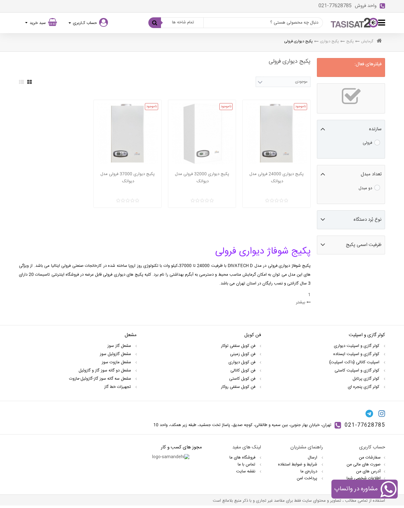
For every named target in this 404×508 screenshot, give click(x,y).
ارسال (313, 457)
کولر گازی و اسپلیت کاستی (358, 370)
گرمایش (367, 41)
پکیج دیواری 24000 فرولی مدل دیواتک (276, 178)
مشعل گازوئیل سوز (116, 354)
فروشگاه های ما (243, 457)
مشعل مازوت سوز (117, 362)
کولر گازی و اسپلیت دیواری (357, 345)
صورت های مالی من (364, 464)
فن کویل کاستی (243, 378)
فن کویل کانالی (243, 370)
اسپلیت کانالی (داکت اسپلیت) (355, 362)
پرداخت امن (307, 478)
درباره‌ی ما (309, 471)
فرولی (367, 142)
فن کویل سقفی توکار (239, 345)
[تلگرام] (369, 413)
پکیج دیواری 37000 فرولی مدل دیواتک (127, 178)
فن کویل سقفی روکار (239, 386)
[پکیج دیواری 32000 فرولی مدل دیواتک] (202, 133)
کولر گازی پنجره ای (364, 386)
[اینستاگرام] (381, 413)
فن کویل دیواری (243, 362)
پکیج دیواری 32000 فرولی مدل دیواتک (202, 178)
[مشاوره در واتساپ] (388, 490)
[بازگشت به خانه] (379, 41)
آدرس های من (368, 471)
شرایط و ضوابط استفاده (298, 464)
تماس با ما (247, 464)
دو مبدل (365, 188)
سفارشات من (370, 457)
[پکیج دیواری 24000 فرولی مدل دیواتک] (276, 133)
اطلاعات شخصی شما (364, 478)
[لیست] (21, 82)
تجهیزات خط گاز (118, 386)
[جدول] (29, 82)
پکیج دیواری (329, 41)
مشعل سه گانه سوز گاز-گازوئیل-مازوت (100, 378)
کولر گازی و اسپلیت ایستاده (357, 354)
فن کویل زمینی (243, 354)
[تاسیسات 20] (354, 23)
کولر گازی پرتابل (367, 378)
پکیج (350, 41)
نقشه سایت (246, 471)
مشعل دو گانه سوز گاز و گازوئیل (105, 370)
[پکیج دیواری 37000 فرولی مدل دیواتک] (127, 133)
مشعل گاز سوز (119, 345)
